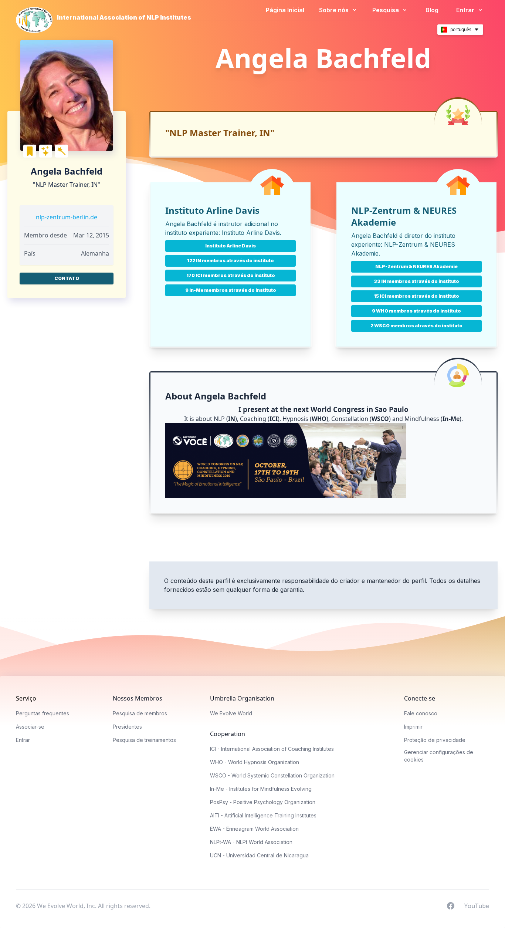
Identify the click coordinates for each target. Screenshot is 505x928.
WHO (319, 419)
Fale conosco (420, 713)
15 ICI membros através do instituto (416, 296)
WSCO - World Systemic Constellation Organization (272, 775)
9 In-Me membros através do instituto (230, 290)
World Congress (338, 409)
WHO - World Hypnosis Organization (254, 762)
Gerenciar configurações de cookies (438, 756)
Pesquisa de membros (140, 713)
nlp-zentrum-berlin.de (66, 217)
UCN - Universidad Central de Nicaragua (259, 855)
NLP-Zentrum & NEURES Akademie (416, 266)
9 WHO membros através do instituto (416, 311)
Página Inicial (285, 10)
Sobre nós (334, 10)
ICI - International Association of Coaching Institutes (272, 749)
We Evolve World (231, 713)
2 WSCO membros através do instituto (416, 325)
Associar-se (30, 726)
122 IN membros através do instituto (230, 260)
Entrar (466, 10)
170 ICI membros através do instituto (230, 275)
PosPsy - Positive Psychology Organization (262, 802)
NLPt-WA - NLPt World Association (251, 842)
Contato (66, 278)
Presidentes (127, 726)
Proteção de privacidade (434, 740)
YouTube (476, 905)
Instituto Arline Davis (251, 232)
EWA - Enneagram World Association (254, 829)
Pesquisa (386, 10)
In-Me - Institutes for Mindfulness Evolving (261, 789)
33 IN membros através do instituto (416, 281)
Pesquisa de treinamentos (144, 740)
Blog (432, 10)
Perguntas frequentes (42, 713)
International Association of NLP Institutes (124, 17)
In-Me (451, 419)
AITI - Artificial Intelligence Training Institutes (263, 815)
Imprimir (413, 726)
